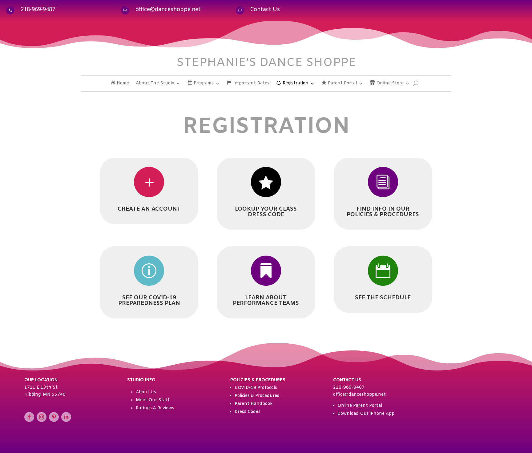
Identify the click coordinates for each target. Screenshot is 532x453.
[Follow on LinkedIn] (66, 417)
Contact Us (265, 9)
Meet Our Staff (152, 400)
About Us (146, 392)
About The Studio (155, 83)
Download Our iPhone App (365, 414)
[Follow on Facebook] (29, 417)
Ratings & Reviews (155, 408)
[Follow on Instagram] (41, 417)
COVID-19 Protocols (256, 388)
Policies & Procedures (257, 396)
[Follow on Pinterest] (54, 417)
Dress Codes (247, 412)
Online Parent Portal (359, 406)
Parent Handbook (253, 404)
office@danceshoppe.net (168, 9)
